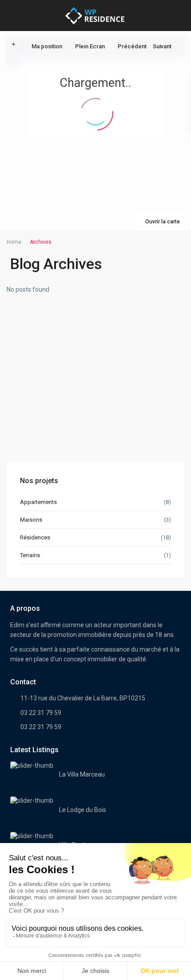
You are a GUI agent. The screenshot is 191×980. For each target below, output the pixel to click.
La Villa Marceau (82, 774)
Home (14, 242)
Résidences (35, 537)
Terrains (30, 555)
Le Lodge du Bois (82, 809)
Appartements (38, 502)
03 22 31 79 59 (40, 712)
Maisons (31, 519)
